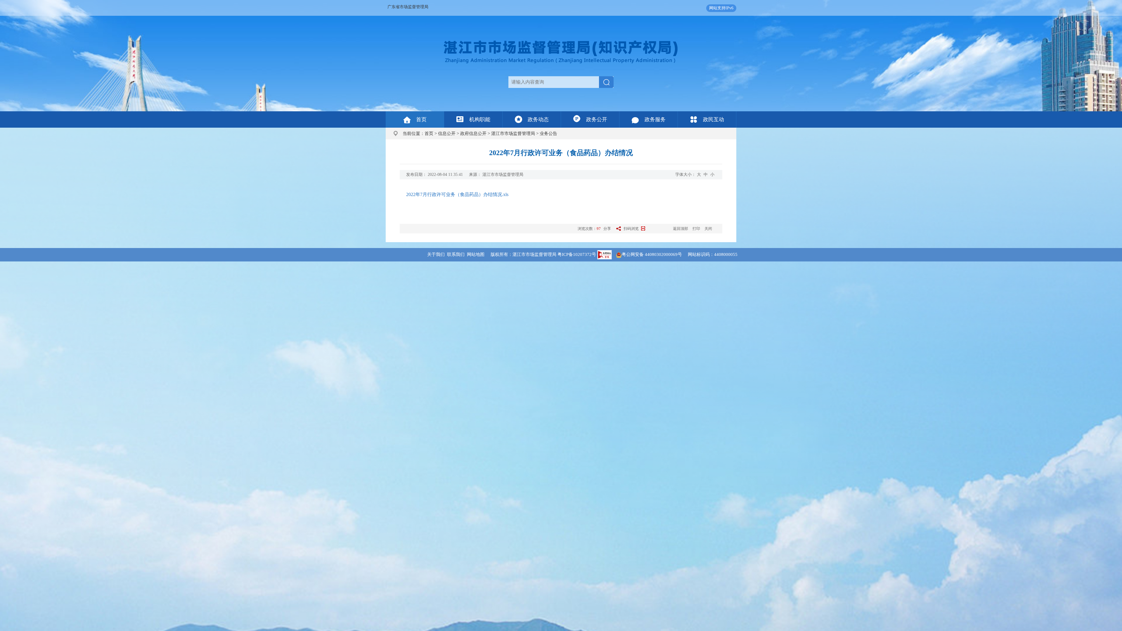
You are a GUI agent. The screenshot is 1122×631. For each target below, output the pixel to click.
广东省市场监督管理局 (407, 7)
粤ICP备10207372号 (576, 254)
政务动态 (538, 119)
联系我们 (456, 254)
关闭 (708, 228)
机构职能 (479, 119)
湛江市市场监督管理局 (513, 133)
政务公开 (596, 119)
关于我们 (436, 254)
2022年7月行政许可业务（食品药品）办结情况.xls (457, 194)
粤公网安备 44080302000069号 (655, 254)
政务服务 (655, 119)
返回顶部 (680, 228)
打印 (696, 228)
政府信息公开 (473, 133)
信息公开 (447, 133)
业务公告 (548, 133)
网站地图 (475, 254)
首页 (421, 119)
